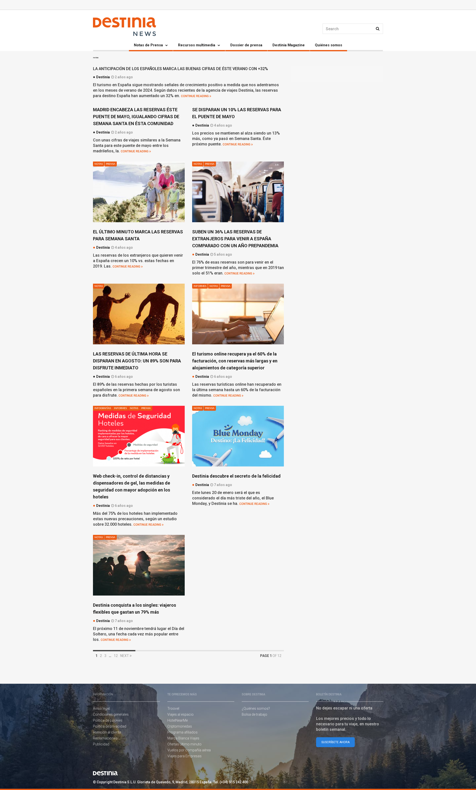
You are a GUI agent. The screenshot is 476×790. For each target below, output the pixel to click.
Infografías (102, 408)
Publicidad (101, 744)
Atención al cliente (107, 732)
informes (200, 286)
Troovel (173, 708)
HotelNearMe (177, 720)
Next (125, 656)
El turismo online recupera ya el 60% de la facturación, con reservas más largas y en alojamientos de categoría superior (234, 360)
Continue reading (195, 96)
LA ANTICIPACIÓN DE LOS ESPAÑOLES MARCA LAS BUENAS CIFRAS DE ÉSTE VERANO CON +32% (180, 68)
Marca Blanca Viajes (183, 738)
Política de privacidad (109, 726)
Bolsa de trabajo (254, 714)
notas (98, 164)
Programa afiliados (182, 732)
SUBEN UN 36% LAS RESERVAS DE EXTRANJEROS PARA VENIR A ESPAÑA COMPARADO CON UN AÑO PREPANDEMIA (235, 238)
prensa (110, 164)
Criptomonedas (179, 726)
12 (116, 656)
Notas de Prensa (148, 45)
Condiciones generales (111, 714)
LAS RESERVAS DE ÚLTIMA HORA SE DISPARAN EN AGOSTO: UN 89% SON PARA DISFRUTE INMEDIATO (137, 360)
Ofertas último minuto (184, 744)
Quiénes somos (328, 45)
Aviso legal (101, 708)
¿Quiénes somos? (256, 708)
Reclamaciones (105, 738)
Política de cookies (107, 720)
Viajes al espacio (180, 714)
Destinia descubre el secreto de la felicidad (236, 476)
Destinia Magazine (288, 45)
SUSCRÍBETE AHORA (335, 742)
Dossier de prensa (246, 45)
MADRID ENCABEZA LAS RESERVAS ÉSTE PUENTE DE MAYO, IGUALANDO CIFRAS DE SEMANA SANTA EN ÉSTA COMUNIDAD (136, 116)
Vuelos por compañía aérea (189, 750)
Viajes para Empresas (184, 756)
